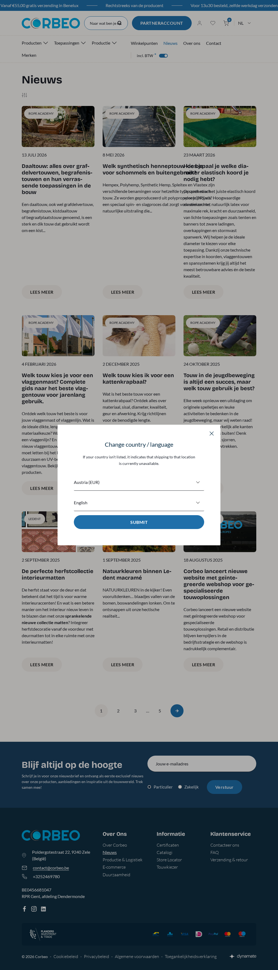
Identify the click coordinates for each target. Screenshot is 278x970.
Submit (139, 522)
